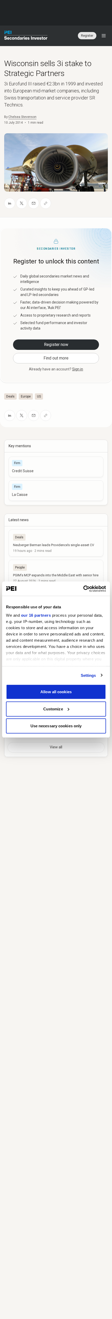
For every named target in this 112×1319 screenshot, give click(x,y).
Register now (56, 344)
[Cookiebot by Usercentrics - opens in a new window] (83, 588)
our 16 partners (36, 615)
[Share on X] (21, 203)
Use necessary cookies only (56, 726)
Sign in (77, 369)
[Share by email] (33, 203)
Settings (88, 675)
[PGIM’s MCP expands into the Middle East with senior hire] (56, 573)
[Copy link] (45, 203)
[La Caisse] (56, 491)
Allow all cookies (56, 692)
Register (87, 35)
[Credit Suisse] (56, 467)
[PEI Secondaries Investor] (26, 36)
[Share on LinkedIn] (9, 203)
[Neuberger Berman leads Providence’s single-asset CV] (56, 543)
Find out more (56, 358)
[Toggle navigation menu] (103, 35)
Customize (53, 708)
